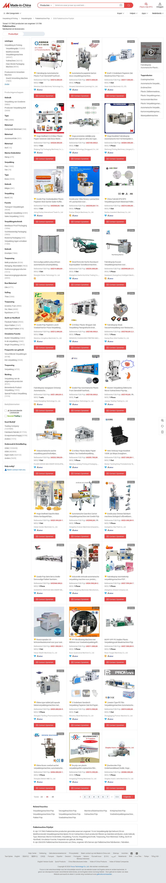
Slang (9, 157)
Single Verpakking (15, 344)
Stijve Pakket (13, 325)
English (17, 856)
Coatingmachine (147, 79)
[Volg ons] (137, 853)
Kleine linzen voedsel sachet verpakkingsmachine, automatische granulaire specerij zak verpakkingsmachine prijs (48, 766)
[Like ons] (132, 853)
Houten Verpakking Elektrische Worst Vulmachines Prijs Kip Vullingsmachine (118, 389)
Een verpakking (14, 360)
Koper (119, 13)
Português (77, 856)
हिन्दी (130, 856)
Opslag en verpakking (16, 213)
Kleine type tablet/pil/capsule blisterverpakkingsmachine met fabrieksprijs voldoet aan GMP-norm (48, 703)
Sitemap (116, 853)
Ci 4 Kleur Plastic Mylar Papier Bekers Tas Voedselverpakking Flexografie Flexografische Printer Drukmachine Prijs (82, 452)
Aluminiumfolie (13, 138)
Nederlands (122, 856)
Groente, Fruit (13, 306)
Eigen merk (13, 455)
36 (47, 797)
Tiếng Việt (155, 856)
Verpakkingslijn (15, 48)
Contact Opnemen (46, 96)
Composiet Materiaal (15, 129)
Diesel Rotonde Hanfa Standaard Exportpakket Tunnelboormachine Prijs (83, 263)
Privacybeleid (73, 853)
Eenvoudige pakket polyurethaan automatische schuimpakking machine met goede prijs (47, 263)
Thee (9, 296)
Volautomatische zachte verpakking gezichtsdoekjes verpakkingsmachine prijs (45, 452)
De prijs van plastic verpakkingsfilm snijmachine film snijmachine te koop (82, 766)
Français (51, 856)
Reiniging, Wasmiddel (16, 266)
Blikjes (10, 188)
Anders (10, 458)
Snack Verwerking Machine (17, 79)
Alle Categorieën (12, 13)
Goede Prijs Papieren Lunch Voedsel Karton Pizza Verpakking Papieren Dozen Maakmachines (47, 326)
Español (59, 856)
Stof (8, 147)
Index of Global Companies (119, 862)
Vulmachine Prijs (91, 814)
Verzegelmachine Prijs (67, 810)
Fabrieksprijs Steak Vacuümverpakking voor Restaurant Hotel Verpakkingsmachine (119, 326)
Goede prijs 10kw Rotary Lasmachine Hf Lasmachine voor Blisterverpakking (84, 200)
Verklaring (42, 853)
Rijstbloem (12, 312)
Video (61, 41)
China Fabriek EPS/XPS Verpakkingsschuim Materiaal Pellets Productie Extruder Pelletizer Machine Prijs (119, 200)
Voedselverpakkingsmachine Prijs (122, 814)
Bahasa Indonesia (83, 859)
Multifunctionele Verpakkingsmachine (14, 54)
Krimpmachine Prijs (118, 810)
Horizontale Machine (149, 99)
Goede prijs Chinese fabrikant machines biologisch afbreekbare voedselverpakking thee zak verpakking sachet (118, 515)
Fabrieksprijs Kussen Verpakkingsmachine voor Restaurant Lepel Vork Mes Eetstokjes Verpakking (115, 263)
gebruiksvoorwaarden (104, 874)
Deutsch (68, 856)
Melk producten (14, 262)
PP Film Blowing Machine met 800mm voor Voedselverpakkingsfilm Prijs (84, 641)
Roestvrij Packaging (15, 237)
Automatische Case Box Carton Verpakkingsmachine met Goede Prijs (84, 515)
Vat (8, 169)
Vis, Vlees (11, 309)
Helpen (132, 13)
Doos (10, 179)
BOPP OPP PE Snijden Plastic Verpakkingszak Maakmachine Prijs (119, 640)
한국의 (106, 856)
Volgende (127, 797)
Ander (7, 84)
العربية (113, 856)
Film (9, 120)
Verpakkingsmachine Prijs (43, 810)
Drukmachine (146, 87)
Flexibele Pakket (14, 322)
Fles (9, 166)
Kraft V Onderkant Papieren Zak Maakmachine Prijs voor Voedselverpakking (119, 74)
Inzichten (125, 853)
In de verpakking (14, 341)
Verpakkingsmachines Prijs (44, 814)
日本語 (42, 856)
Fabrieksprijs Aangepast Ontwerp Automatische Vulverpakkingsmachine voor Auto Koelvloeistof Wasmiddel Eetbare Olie (48, 389)
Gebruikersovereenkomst (57, 853)
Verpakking (12, 369)
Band (9, 197)
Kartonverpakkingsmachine (152, 111)
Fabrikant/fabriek (16, 432)
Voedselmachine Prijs (67, 817)
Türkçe (146, 856)
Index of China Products (98, 862)
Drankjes (11, 253)
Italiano (86, 856)
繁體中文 (35, 856)
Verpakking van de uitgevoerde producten (14, 381)
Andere (10, 439)
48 (53, 797)
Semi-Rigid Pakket (14, 328)
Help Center (32, 853)
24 (42, 797)
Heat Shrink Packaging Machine (15, 65)
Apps (144, 13)
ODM (11, 448)
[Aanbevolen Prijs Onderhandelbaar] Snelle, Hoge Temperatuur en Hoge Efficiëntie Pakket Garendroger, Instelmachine (119, 766)
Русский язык (96, 856)
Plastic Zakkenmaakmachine (152, 91)
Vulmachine (14, 60)
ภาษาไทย (138, 856)
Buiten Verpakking (15, 338)
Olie (9, 287)
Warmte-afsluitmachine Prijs (95, 810)
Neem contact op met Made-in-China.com (95, 853)
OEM (10, 451)
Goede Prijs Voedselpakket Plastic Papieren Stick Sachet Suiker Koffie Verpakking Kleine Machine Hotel (49, 200)
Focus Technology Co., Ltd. (80, 866)
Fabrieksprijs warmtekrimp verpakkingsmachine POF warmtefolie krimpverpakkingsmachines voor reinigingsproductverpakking (118, 578)
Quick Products (60, 862)
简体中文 (26, 856)
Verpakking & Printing (13, 45)
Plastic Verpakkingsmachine (152, 95)
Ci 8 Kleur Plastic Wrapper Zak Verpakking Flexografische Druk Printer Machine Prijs (82, 326)
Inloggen (159, 7)
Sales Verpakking (14, 216)
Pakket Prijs (38, 817)
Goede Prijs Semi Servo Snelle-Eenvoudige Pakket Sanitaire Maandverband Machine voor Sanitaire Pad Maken (47, 578)
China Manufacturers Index (77, 862)
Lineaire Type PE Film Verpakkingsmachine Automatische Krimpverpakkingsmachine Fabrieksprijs (119, 703)
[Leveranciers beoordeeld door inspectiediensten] (16, 412)
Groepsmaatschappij (16, 435)
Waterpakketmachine (149, 115)
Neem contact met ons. (16, 469)
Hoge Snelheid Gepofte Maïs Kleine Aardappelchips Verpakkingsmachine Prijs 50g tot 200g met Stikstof (47, 515)
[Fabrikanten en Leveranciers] (17, 5)
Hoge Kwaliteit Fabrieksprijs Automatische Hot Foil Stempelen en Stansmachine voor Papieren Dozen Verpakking (119, 137)
